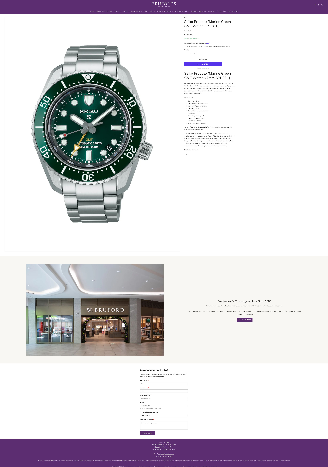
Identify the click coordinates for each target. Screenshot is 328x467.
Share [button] (187, 155)
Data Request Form (130, 466)
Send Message (147, 433)
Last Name (144, 388)
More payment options (203, 68)
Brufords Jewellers (119, 466)
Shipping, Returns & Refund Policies (188, 466)
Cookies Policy (174, 466)
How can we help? (147, 419)
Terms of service (203, 466)
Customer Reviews (213, 466)
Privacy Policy (165, 466)
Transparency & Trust (142, 466)
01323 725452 (167, 456)
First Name (144, 380)
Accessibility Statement (154, 466)
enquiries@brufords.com (166, 454)
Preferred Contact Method (149, 412)
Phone (142, 402)
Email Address (145, 395)
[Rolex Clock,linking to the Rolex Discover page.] (10, 4)
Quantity (186, 50)
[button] (315, 5)
